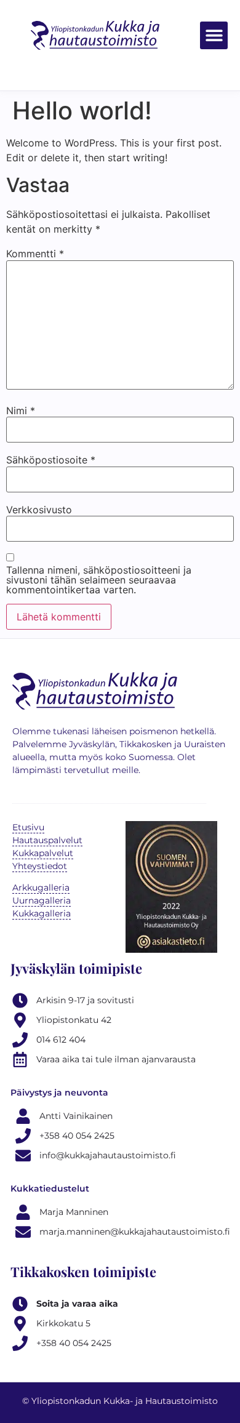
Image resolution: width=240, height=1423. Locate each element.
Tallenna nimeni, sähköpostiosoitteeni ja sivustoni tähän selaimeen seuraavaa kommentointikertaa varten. (98, 580)
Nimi (20, 410)
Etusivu (28, 827)
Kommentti (35, 254)
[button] (214, 35)
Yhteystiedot (39, 866)
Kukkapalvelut (42, 853)
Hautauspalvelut (47, 840)
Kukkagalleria (41, 913)
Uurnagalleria (41, 900)
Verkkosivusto (39, 510)
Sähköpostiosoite (50, 460)
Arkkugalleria (41, 887)
